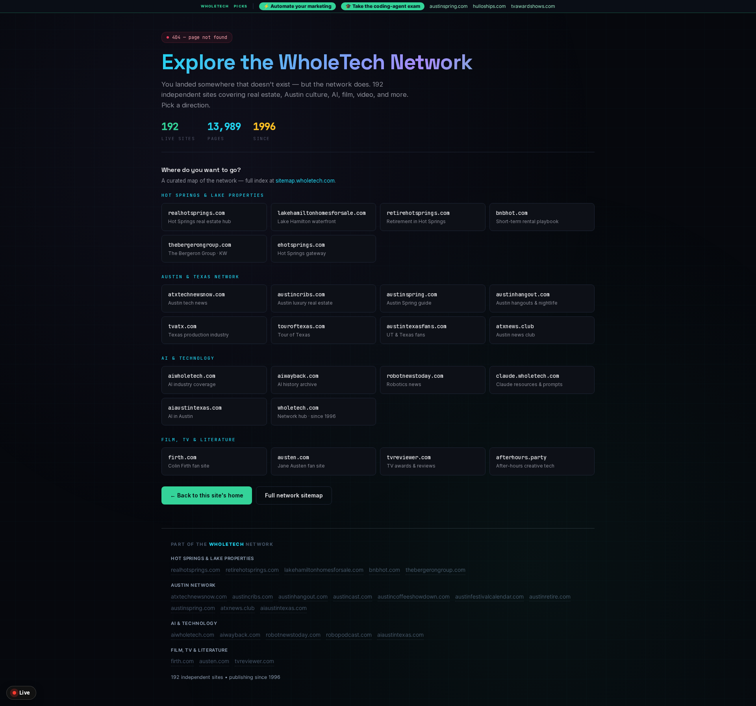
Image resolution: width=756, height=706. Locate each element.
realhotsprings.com (195, 569)
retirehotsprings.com (252, 569)
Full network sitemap (294, 495)
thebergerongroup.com (435, 569)
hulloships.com (489, 6)
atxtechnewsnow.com (199, 596)
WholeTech (215, 6)
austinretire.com (550, 596)
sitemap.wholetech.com (305, 180)
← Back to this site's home (206, 495)
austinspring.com (449, 6)
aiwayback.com (240, 634)
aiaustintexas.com (283, 607)
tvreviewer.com (254, 661)
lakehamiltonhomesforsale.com (323, 569)
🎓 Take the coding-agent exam (382, 6)
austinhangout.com (303, 596)
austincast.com (352, 596)
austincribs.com (252, 596)
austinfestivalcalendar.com (489, 596)
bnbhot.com (384, 569)
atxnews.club (237, 607)
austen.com (214, 661)
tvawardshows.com (533, 6)
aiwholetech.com (192, 634)
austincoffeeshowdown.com (414, 596)
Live (24, 692)
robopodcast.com (349, 634)
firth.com (182, 661)
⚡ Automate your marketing (297, 6)
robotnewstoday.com (293, 634)
